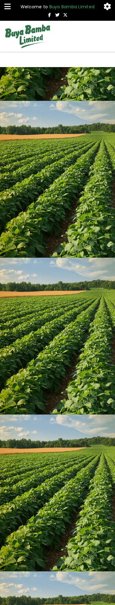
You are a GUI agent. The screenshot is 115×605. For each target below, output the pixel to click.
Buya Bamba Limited (72, 7)
